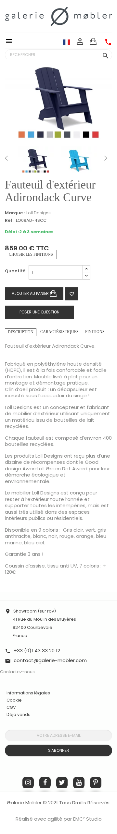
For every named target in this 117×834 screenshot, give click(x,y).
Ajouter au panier (31, 293)
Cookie (14, 700)
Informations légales (28, 693)
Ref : (9, 220)
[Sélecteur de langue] (66, 42)
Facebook (45, 782)
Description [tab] (20, 332)
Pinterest (95, 782)
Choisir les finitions (31, 254)
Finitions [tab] (95, 331)
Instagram (28, 782)
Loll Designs (38, 213)
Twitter (62, 782)
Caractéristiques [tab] (59, 331)
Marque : (15, 213)
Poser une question (39, 312)
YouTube (78, 782)
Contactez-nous (17, 672)
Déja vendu (18, 714)
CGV (11, 707)
